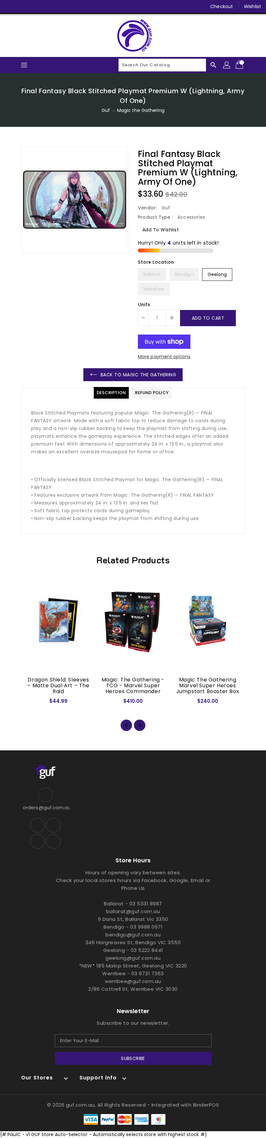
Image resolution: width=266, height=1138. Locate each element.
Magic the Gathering (140, 110)
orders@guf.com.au (45, 807)
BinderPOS (206, 1104)
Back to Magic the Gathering (138, 374)
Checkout (221, 6)
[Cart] (240, 65)
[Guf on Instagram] (35, 6)
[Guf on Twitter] (23, 6)
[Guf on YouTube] (47, 6)
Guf (106, 110)
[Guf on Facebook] (10, 6)
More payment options (164, 356)
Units (144, 304)
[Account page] (227, 65)
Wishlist (252, 6)
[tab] (111, 393)
